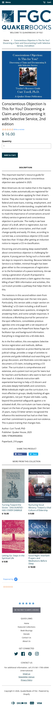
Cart (49, 2)
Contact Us (26, 637)
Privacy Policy (26, 680)
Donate (26, 634)
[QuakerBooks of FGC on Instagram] (37, 653)
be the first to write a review (27, 610)
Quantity (6, 141)
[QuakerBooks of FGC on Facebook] (23, 653)
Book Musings (27, 630)
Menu (8, 2)
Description (25, 167)
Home (6, 40)
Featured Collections (26, 627)
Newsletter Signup (26, 677)
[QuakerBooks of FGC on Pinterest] (30, 653)
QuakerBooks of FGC (29, 691)
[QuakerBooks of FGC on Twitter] (16, 653)
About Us (26, 641)
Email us (26, 674)
